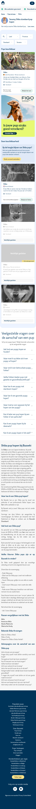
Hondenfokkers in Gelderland (18, 772)
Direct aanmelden (18, 753)
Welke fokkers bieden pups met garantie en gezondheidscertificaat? (16, 378)
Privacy (21, 795)
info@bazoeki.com (18, 744)
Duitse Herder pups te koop (18, 720)
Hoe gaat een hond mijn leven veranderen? (14, 659)
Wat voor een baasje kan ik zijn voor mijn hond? (15, 682)
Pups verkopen (18, 750)
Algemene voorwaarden (11, 795)
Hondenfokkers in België (18, 763)
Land (10, 36)
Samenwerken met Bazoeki (18, 742)
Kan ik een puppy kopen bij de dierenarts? (14, 424)
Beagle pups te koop (18, 722)
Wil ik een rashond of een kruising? (12, 666)
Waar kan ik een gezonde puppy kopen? (15, 396)
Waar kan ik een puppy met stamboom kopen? (13, 387)
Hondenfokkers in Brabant (18, 768)
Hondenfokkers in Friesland (18, 770)
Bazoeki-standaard (18, 737)
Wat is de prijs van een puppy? (10, 652)
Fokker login (18, 777)
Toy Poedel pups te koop (18, 715)
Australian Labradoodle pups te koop (18, 706)
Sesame (19, 42)
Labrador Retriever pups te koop (18, 711)
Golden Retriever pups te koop (18, 708)
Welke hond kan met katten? (10, 664)
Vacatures (18, 740)
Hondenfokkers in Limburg (18, 766)
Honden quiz (18, 733)
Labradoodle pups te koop (18, 713)
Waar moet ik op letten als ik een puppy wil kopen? (15, 359)
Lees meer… (31, 26)
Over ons (18, 735)
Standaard (6, 42)
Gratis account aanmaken (12, 159)
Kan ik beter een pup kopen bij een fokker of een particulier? (16, 415)
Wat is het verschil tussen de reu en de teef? (14, 668)
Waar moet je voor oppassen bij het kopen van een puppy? (16, 406)
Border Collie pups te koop (18, 718)
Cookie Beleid (27, 795)
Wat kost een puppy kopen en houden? (14, 350)
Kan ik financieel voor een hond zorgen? (13, 661)
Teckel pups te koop (18, 725)
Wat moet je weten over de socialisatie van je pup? (16, 684)
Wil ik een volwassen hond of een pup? (13, 680)
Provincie (25, 36)
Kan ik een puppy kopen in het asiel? (17, 432)
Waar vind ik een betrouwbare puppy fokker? (17, 369)
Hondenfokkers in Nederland (18, 761)
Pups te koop (18, 731)
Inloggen (18, 755)
